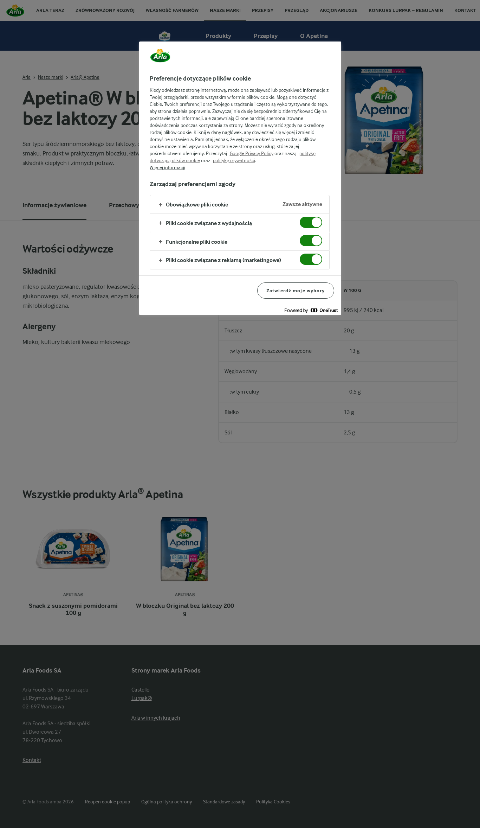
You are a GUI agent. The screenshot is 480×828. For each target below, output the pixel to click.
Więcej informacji (167, 167)
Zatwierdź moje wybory (295, 290)
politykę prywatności (234, 160)
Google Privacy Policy (251, 153)
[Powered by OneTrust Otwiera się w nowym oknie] (311, 310)
